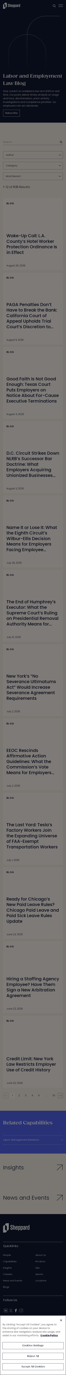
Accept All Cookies (33, 1366)
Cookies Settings (33, 1345)
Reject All (33, 1356)
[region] (33, 1345)
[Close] (61, 1320)
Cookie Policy (49, 1335)
